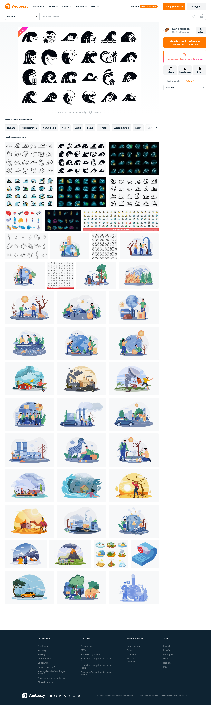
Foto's (52, 6)
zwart (78, 127)
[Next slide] (154, 127)
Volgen (201, 32)
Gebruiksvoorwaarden (148, 695)
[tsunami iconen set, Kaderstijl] (134, 192)
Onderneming (44, 658)
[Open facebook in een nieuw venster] (51, 695)
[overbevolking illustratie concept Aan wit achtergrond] (29, 414)
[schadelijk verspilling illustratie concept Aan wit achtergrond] (81, 521)
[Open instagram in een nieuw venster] (55, 695)
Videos (65, 6)
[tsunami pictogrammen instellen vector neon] (81, 192)
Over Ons (131, 654)
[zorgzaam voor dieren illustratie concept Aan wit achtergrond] (81, 450)
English (167, 646)
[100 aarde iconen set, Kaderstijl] (104, 246)
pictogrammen (29, 127)
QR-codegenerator (47, 682)
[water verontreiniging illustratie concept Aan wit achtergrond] (29, 450)
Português (168, 654)
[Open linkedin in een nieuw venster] (60, 695)
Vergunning (86, 646)
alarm (138, 127)
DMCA (84, 650)
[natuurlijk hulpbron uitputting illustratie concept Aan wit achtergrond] (134, 307)
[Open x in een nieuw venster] (74, 695)
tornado (103, 127)
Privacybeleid (166, 695)
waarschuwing (121, 127)
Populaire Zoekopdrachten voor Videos (96, 673)
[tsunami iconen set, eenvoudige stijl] (81, 158)
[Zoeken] (194, 16)
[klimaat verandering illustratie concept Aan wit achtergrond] (134, 521)
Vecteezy (42, 650)
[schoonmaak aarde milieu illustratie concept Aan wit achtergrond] (81, 343)
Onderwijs (43, 662)
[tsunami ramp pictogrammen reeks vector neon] (134, 158)
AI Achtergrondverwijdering (51, 678)
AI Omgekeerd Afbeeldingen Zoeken (52, 672)
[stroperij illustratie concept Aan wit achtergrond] (29, 343)
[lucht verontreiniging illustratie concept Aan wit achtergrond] (81, 414)
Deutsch (167, 658)
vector (65, 127)
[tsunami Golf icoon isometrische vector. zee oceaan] (145, 554)
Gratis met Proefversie (185, 43)
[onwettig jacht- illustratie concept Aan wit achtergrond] (81, 587)
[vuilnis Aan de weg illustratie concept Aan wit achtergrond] (134, 414)
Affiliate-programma (90, 654)
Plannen (135, 6)
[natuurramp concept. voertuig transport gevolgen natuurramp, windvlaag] (29, 587)
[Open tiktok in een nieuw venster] (69, 695)
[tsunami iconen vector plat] (29, 192)
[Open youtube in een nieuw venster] (79, 695)
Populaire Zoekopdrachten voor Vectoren (96, 659)
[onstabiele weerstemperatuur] (25, 275)
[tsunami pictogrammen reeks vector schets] (26, 246)
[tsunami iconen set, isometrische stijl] (23, 220)
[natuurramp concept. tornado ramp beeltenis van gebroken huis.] (134, 378)
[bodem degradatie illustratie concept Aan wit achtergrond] (134, 450)
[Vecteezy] (16, 6)
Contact (130, 650)
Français (167, 662)
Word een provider (131, 659)
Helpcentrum (133, 646)
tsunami (11, 127)
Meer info (170, 87)
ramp (90, 127)
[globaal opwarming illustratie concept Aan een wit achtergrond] (134, 587)
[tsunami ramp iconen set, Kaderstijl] (29, 158)
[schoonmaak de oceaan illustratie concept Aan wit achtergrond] (81, 307)
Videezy (41, 654)
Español (167, 650)
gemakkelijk (49, 127)
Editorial (80, 6)
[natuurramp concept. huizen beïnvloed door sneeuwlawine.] (26, 554)
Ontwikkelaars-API (46, 667)
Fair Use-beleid (180, 695)
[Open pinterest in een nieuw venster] (65, 695)
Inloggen (196, 6)
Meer (93, 6)
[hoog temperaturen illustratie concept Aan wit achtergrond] (29, 307)
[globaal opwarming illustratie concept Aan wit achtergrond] (69, 246)
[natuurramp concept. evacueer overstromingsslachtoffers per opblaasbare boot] (29, 485)
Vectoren (37, 6)
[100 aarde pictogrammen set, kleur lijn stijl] (121, 220)
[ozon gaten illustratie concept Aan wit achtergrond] (134, 343)
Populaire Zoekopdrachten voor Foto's (96, 666)
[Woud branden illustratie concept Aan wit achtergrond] (139, 275)
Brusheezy (43, 646)
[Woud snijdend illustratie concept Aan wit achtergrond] (96, 275)
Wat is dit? (190, 81)
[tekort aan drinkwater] (139, 246)
